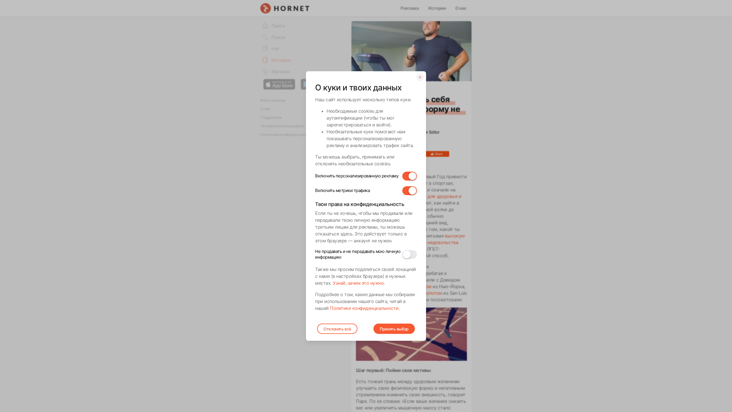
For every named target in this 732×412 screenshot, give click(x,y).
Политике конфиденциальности (364, 308)
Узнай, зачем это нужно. (359, 283)
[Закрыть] (420, 77)
